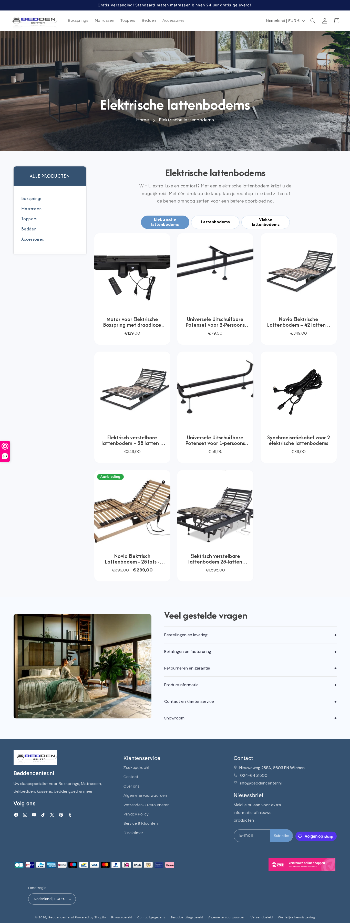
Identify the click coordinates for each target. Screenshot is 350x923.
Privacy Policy (136, 814)
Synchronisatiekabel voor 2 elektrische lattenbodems (298, 440)
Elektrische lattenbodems (186, 120)
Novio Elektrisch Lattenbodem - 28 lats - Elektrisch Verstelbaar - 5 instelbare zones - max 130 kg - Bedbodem (132, 559)
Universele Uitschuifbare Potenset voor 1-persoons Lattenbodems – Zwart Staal (215, 440)
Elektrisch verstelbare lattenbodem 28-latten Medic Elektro (215, 559)
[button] (313, 21)
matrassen (31, 209)
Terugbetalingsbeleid (187, 917)
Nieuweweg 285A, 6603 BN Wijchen (272, 767)
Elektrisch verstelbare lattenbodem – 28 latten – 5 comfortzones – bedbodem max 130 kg (132, 440)
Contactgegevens (151, 917)
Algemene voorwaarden (145, 796)
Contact (130, 777)
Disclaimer (133, 833)
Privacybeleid (121, 917)
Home (142, 120)
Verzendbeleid (262, 917)
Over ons (131, 786)
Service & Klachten (140, 824)
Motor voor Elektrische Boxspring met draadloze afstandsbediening (132, 322)
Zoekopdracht (136, 768)
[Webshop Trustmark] (302, 866)
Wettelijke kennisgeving (296, 917)
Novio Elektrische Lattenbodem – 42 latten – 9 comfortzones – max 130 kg (298, 322)
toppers (29, 219)
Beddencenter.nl (61, 917)
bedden (29, 229)
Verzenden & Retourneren (146, 805)
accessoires (32, 239)
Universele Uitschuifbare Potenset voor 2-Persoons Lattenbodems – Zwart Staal (215, 322)
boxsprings (31, 198)
